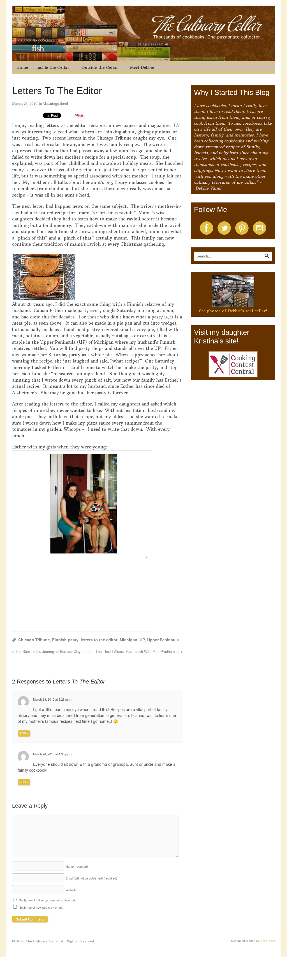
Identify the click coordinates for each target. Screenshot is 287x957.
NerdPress (267, 941)
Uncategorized (55, 103)
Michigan (128, 639)
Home (22, 67)
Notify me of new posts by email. (41, 907)
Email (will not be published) (91, 878)
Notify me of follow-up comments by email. (47, 900)
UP (142, 639)
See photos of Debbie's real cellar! (233, 310)
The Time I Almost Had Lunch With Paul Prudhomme (137, 651)
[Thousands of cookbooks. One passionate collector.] (143, 58)
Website (71, 890)
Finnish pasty (65, 639)
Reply (24, 733)
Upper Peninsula (163, 639)
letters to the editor (99, 639)
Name (77, 866)
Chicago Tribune (34, 639)
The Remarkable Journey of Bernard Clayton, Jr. (53, 651)
